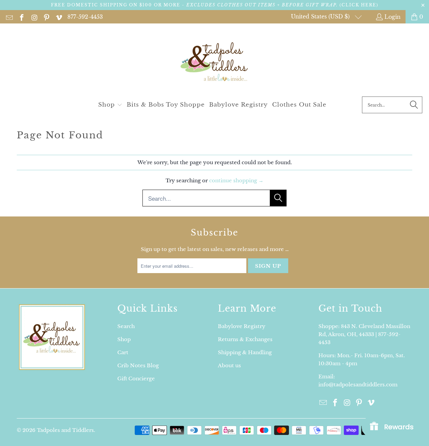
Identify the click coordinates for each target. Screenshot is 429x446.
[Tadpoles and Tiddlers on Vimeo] (58, 16)
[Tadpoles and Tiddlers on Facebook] (21, 16)
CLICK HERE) (360, 4)
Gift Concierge (136, 378)
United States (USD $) (321, 16)
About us (229, 365)
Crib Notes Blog (138, 365)
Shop (124, 339)
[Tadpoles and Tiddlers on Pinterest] (46, 16)
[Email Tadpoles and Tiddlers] (9, 16)
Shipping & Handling (245, 352)
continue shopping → (236, 180)
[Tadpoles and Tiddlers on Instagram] (34, 16)
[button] (110, 105)
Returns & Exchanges (245, 339)
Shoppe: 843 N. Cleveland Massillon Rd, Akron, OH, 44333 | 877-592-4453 (364, 334)
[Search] (414, 105)
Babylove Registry (241, 326)
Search (126, 326)
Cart (122, 352)
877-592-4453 (85, 16)
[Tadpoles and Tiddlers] (214, 62)
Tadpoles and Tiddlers (65, 430)
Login (392, 16)
